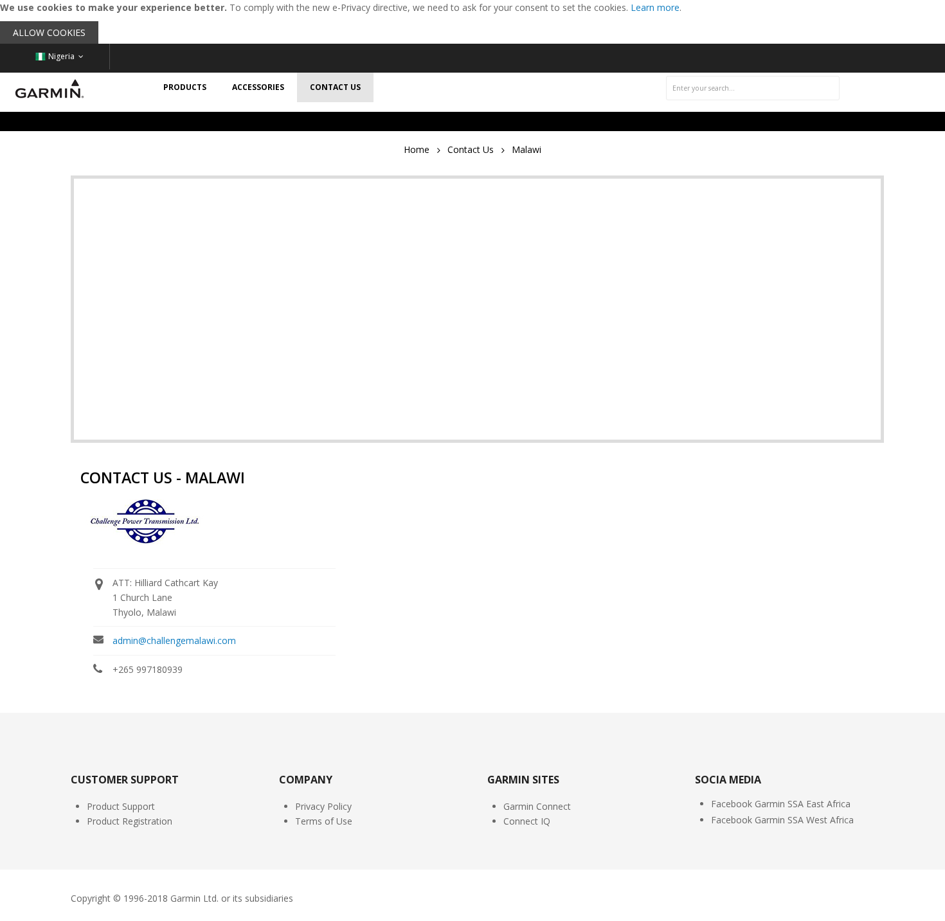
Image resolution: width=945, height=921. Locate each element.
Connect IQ (526, 821)
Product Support (121, 806)
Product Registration (129, 821)
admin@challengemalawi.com (174, 640)
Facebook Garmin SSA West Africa (782, 820)
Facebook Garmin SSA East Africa (781, 804)
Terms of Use (323, 821)
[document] (472, 22)
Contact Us (470, 149)
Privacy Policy (323, 806)
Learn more (655, 7)
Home (416, 149)
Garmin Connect (537, 806)
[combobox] (753, 88)
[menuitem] (184, 87)
